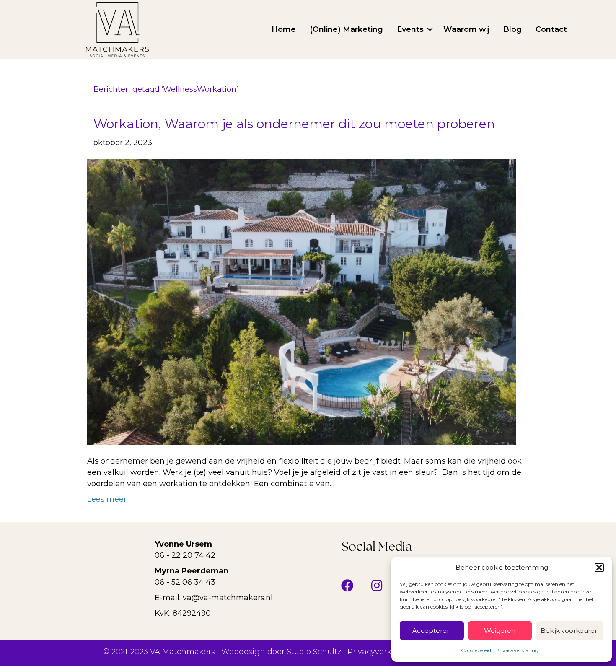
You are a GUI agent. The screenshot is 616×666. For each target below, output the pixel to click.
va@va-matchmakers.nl (228, 597)
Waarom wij (466, 29)
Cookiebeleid (476, 650)
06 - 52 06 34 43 (185, 582)
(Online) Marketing (346, 29)
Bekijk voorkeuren (570, 631)
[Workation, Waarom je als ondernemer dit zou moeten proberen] (301, 301)
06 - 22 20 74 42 (185, 555)
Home (284, 29)
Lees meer (107, 499)
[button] (599, 567)
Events (410, 29)
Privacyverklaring (516, 650)
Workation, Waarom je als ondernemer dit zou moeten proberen (294, 124)
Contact (551, 29)
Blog (512, 29)
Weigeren (499, 631)
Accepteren (431, 631)
